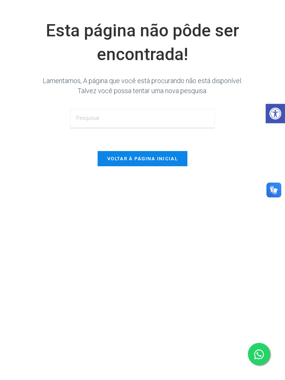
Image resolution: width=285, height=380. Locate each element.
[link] (275, 113)
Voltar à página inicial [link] (142, 158)
